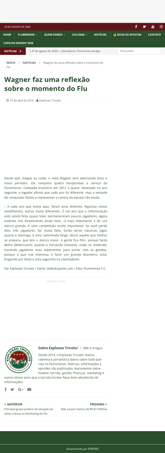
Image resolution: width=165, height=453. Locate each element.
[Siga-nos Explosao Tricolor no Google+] (19, 389)
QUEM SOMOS (53, 34)
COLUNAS (78, 34)
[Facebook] (136, 26)
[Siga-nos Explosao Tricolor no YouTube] (27, 389)
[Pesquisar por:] (139, 51)
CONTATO (154, 34)
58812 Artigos (92, 348)
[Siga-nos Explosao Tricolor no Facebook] (5, 389)
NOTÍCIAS (100, 34)
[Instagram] (161, 26)
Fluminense (26, 34)
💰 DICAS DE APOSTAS (127, 34)
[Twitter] (144, 26)
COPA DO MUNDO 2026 (18, 43)
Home (7, 34)
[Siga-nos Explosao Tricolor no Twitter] (10, 389)
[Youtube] (153, 26)
